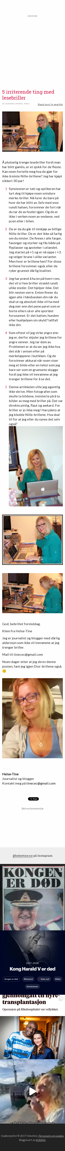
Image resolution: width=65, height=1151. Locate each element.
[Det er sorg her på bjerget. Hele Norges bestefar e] (32, 898)
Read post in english (50, 104)
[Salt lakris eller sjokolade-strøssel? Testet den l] (32, 1091)
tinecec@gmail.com (41, 783)
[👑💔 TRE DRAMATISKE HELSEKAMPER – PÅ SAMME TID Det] (32, 1027)
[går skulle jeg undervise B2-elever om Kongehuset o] (32, 962)
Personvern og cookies (51, 1135)
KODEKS (41, 1139)
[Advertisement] (32, 50)
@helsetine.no (23, 856)
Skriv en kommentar (33, 808)
